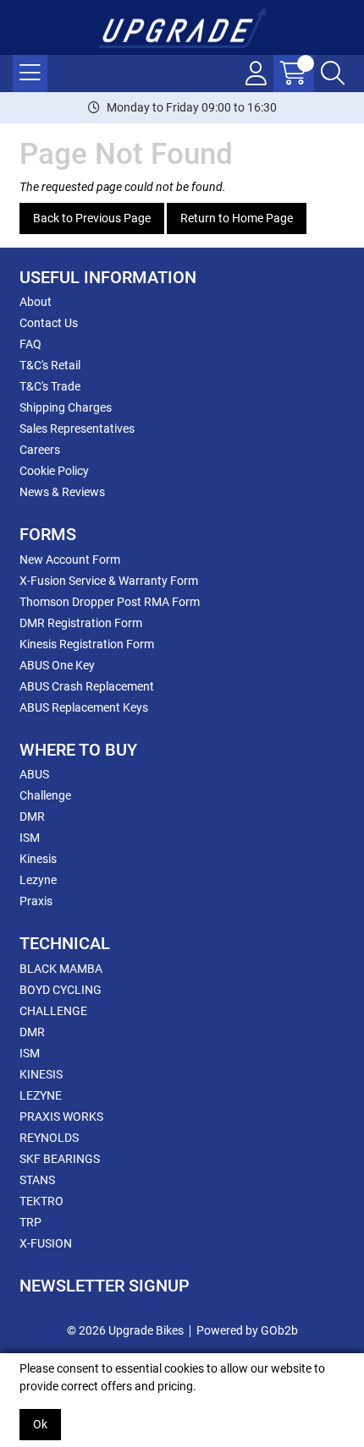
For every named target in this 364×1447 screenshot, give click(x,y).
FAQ (30, 344)
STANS (37, 1180)
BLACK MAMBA (60, 968)
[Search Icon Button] (332, 73)
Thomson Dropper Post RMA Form (109, 602)
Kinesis (38, 858)
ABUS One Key (57, 665)
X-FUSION (45, 1243)
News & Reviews (62, 492)
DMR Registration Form (80, 623)
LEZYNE (40, 1095)
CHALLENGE (53, 1011)
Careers (39, 449)
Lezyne (38, 880)
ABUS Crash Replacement (86, 686)
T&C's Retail (49, 365)
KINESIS (41, 1074)
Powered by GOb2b (247, 1330)
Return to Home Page (236, 218)
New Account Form (69, 559)
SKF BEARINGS (59, 1159)
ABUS (34, 774)
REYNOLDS (49, 1137)
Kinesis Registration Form (86, 644)
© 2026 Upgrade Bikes (125, 1330)
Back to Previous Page (92, 218)
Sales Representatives (77, 428)
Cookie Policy (54, 471)
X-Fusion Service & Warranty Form (108, 580)
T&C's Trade (49, 386)
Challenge (45, 795)
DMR (32, 816)
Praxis (35, 901)
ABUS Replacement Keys (83, 707)
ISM (29, 837)
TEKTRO (41, 1201)
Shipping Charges (65, 407)
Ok (40, 1424)
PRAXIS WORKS (61, 1116)
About (35, 302)
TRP (30, 1222)
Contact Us (48, 323)
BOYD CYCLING (60, 990)
